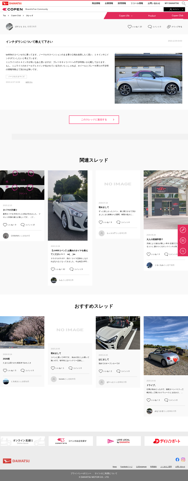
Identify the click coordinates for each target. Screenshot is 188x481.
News (115, 467)
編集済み (29, 82)
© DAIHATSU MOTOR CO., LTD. (94, 477)
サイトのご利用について (106, 473)
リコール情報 (137, 3)
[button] (184, 3)
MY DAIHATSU (172, 3)
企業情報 (109, 3)
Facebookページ (126, 467)
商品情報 (96, 3)
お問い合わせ (154, 3)
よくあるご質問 (166, 467)
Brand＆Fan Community (36, 9)
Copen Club (16, 16)
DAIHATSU (12, 3)
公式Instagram (141, 467)
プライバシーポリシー (81, 473)
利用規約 (153, 467)
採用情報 (122, 3)
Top (4, 16)
